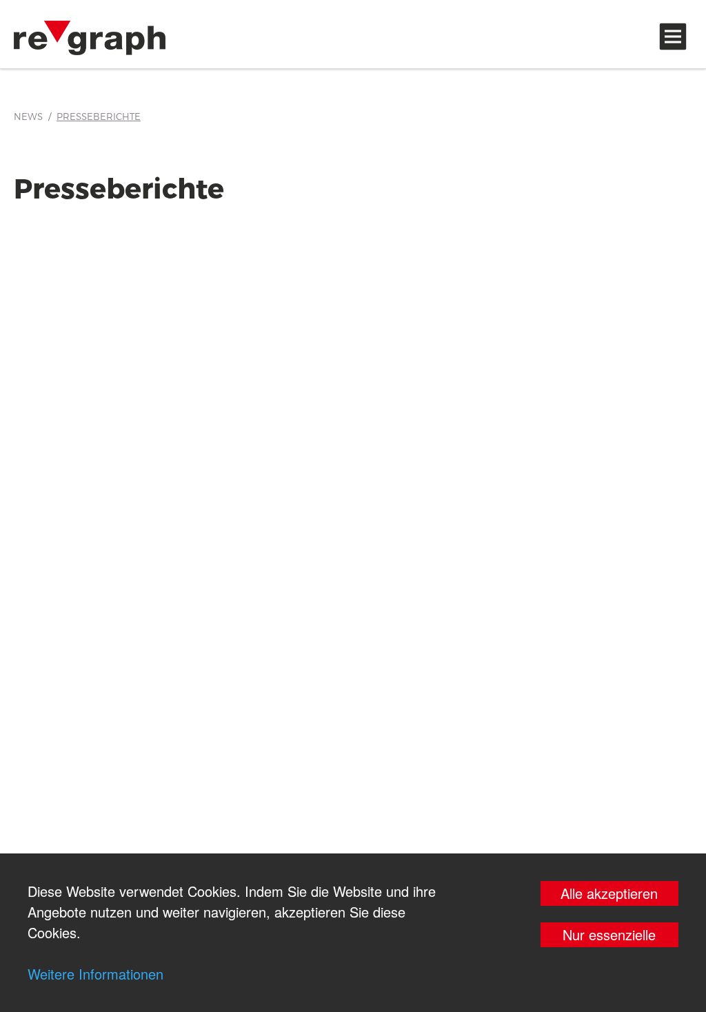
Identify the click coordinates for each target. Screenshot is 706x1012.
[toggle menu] (673, 36)
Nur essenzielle (609, 934)
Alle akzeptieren (609, 893)
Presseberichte (99, 116)
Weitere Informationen (95, 974)
